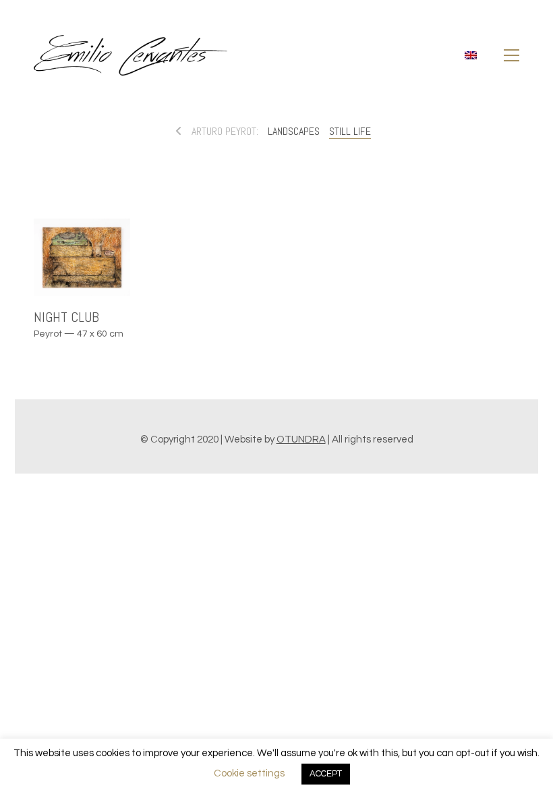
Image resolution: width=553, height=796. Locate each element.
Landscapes (294, 131)
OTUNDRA (301, 439)
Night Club (66, 317)
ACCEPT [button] (326, 773)
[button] (511, 55)
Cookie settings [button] (249, 773)
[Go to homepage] (130, 55)
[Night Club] (82, 257)
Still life (350, 131)
